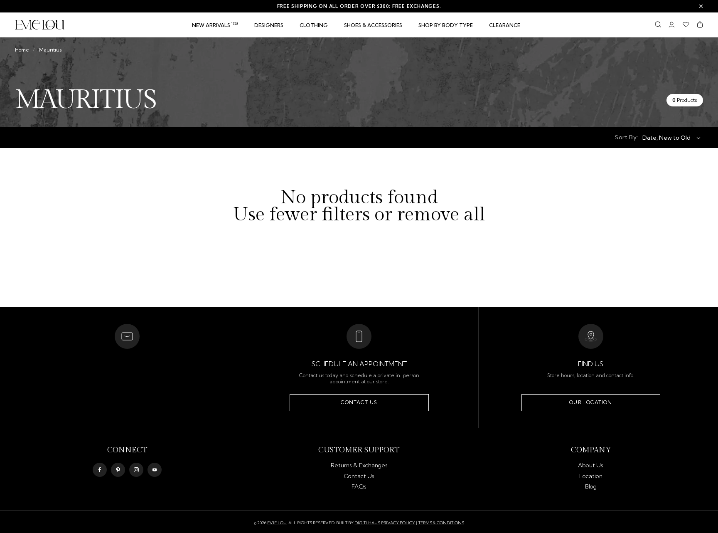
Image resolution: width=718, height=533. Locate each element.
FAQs (359, 486)
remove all (441, 215)
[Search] (658, 24)
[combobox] (668, 137)
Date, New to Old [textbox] (666, 137)
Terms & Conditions (441, 523)
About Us (590, 465)
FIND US (590, 364)
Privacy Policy (398, 523)
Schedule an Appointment (359, 364)
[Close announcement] (701, 6)
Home (22, 50)
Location (590, 476)
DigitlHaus (367, 523)
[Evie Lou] (40, 25)
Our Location (590, 402)
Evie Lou (277, 523)
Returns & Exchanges (359, 465)
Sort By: (626, 137)
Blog (591, 486)
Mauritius (50, 50)
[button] (314, 25)
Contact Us (359, 402)
